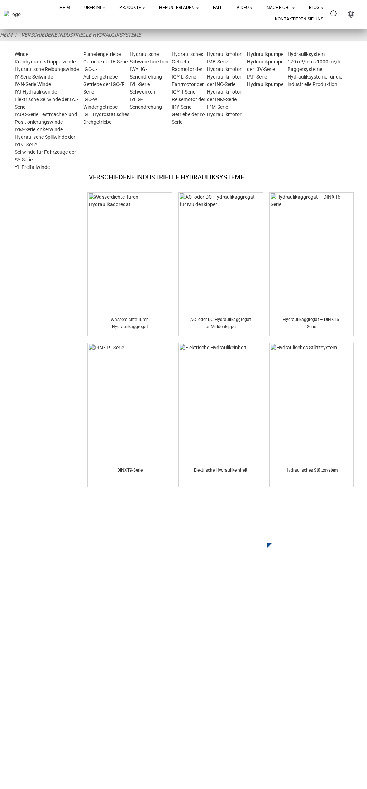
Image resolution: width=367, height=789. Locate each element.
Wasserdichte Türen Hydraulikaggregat (130, 323)
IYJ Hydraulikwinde (36, 92)
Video (243, 7)
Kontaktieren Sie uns (299, 19)
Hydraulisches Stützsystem (311, 470)
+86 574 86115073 (245, 703)
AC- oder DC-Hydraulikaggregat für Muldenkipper (220, 323)
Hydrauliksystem (306, 54)
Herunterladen (177, 7)
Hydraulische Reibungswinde (47, 69)
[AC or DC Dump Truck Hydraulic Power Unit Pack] (221, 252)
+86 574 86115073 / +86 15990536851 (276, 651)
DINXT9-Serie (130, 470)
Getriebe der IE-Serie (105, 62)
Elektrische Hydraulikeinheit (220, 470)
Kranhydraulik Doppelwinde (45, 62)
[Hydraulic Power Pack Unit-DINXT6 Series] (312, 252)
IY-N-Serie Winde (33, 84)
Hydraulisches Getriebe (123, 678)
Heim (64, 7)
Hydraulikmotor (224, 54)
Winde (21, 54)
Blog (314, 7)
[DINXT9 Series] (130, 403)
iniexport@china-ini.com (256, 666)
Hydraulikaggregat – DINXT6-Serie (311, 323)
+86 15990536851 (252, 718)
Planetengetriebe (102, 54)
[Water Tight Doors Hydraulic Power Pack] (130, 252)
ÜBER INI (92, 7)
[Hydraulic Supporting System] (312, 403)
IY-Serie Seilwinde (34, 77)
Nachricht (279, 7)
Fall (217, 7)
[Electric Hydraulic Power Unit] (221, 403)
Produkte (130, 7)
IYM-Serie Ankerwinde (39, 129)
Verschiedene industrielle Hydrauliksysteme (81, 35)
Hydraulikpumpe (265, 54)
